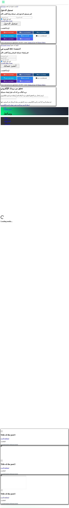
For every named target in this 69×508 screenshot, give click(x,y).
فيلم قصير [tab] (7, 124)
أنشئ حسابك (10, 66)
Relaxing (12, 444)
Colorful (16, 444)
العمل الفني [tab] (7, 119)
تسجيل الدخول (11, 23)
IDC (5, 108)
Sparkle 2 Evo (8, 109)
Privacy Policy (41, 42)
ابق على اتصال (7, 19)
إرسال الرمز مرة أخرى (23, 105)
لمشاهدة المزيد (5, 438)
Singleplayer (7, 444)
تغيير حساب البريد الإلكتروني (8, 105)
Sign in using (9, 32)
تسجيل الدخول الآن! (9, 45)
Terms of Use (31, 42)
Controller (3, 444)
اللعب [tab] (5, 122)
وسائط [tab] (6, 118)
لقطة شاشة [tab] (7, 121)
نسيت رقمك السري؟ (6, 20)
